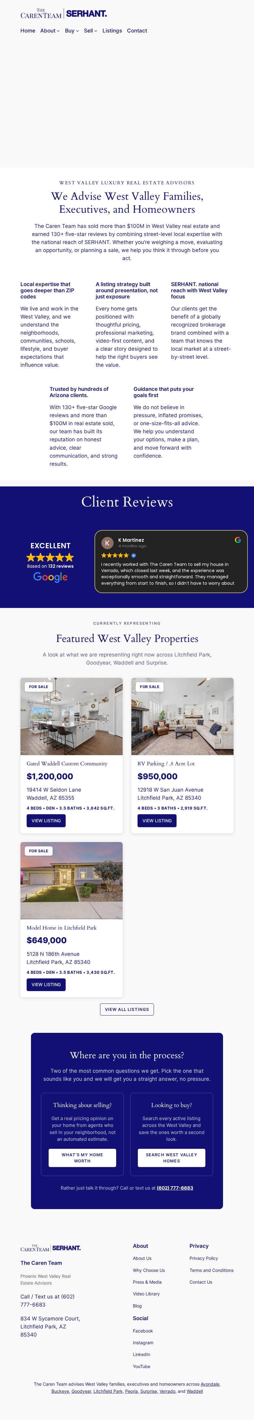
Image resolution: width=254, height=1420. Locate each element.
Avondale (210, 1384)
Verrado (167, 1391)
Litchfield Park (108, 1391)
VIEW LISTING (46, 820)
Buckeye (60, 1391)
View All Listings (127, 1009)
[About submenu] (58, 30)
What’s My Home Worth (82, 1157)
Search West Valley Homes (171, 1157)
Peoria (131, 1391)
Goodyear (81, 1391)
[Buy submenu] (77, 30)
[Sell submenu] (95, 30)
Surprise (148, 1391)
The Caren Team (41, 1263)
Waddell (195, 1391)
